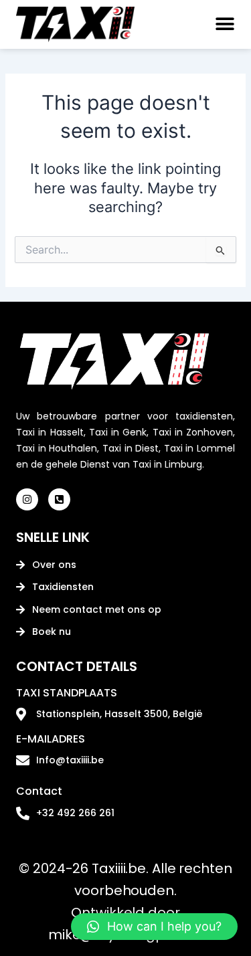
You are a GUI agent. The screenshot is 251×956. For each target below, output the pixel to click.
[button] (222, 24)
